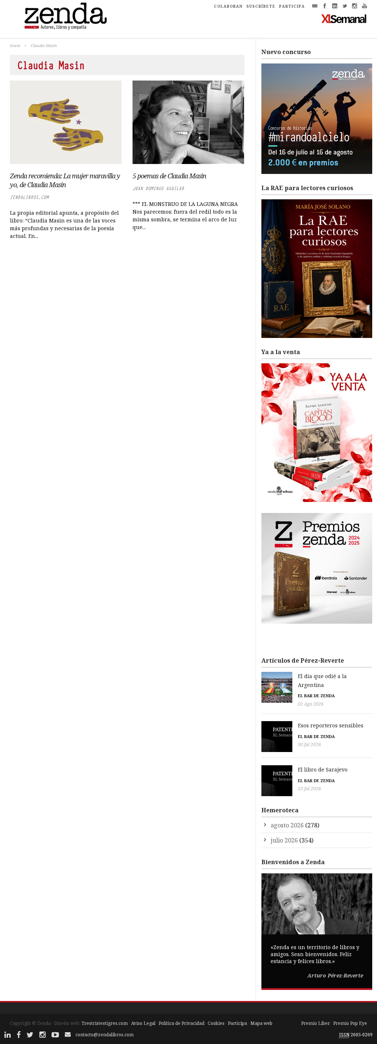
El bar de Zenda (316, 695)
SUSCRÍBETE (260, 6)
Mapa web (261, 1023)
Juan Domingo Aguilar (158, 188)
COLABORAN (228, 6)
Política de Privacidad (181, 1023)
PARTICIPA (292, 6)
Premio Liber (315, 1023)
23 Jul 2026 (309, 788)
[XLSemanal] (344, 18)
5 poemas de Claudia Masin (169, 175)
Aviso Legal (143, 1023)
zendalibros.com (29, 197)
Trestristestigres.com (104, 1023)
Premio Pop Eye (350, 1023)
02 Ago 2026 (311, 704)
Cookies (216, 1023)
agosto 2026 (287, 825)
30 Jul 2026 (309, 744)
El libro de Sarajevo (323, 769)
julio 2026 (284, 840)
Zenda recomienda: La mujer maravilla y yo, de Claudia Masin (65, 180)
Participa (237, 1023)
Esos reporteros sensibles (330, 725)
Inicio (15, 45)
